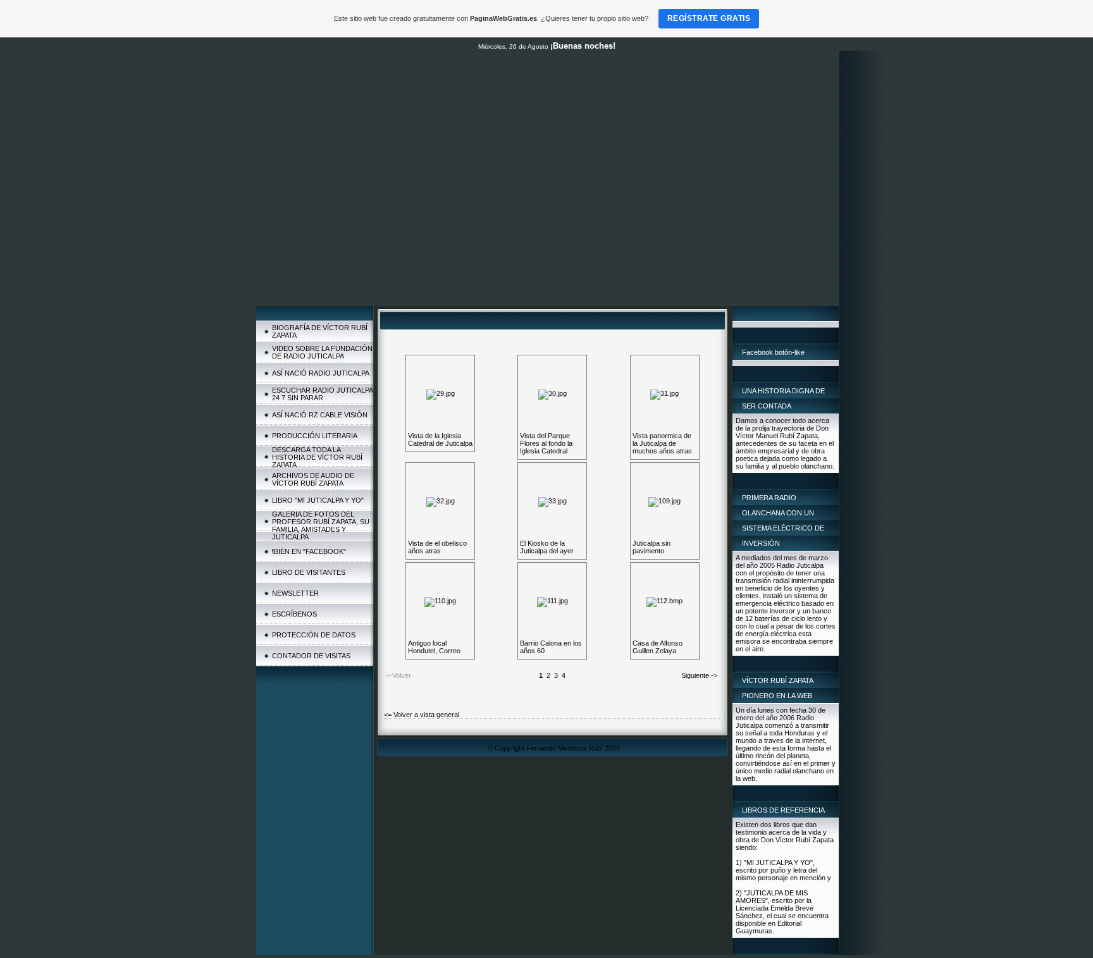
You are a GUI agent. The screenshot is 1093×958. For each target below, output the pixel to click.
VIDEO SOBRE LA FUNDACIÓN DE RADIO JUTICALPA (322, 352)
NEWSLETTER (295, 593)
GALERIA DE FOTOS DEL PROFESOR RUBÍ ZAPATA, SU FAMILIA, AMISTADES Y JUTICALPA (320, 525)
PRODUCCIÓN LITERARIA (314, 435)
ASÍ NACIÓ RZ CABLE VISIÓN (319, 415)
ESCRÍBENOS (294, 614)
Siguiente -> (699, 675)
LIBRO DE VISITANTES (308, 572)
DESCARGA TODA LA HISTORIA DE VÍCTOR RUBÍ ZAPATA (317, 457)
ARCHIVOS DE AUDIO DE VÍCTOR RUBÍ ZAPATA (313, 479)
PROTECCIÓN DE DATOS (313, 635)
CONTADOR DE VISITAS (311, 656)
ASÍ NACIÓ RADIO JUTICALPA (320, 373)
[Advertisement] (547, 211)
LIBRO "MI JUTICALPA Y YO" (318, 500)
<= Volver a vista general (421, 714)
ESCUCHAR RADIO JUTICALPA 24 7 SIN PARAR (322, 394)
